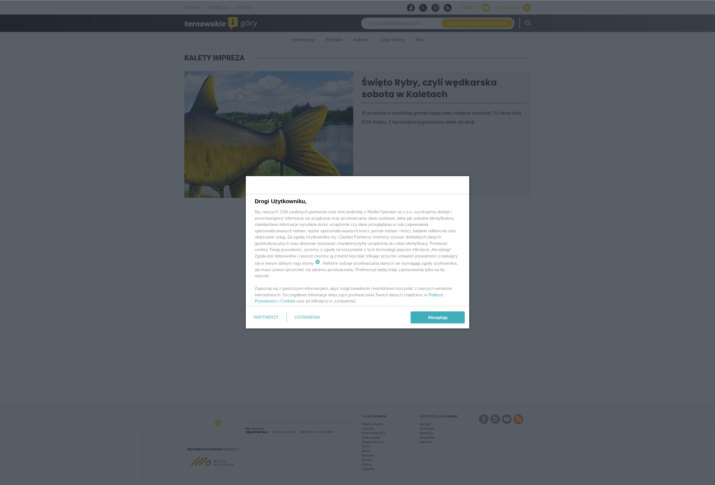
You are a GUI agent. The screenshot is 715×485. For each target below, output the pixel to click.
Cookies (287, 301)
